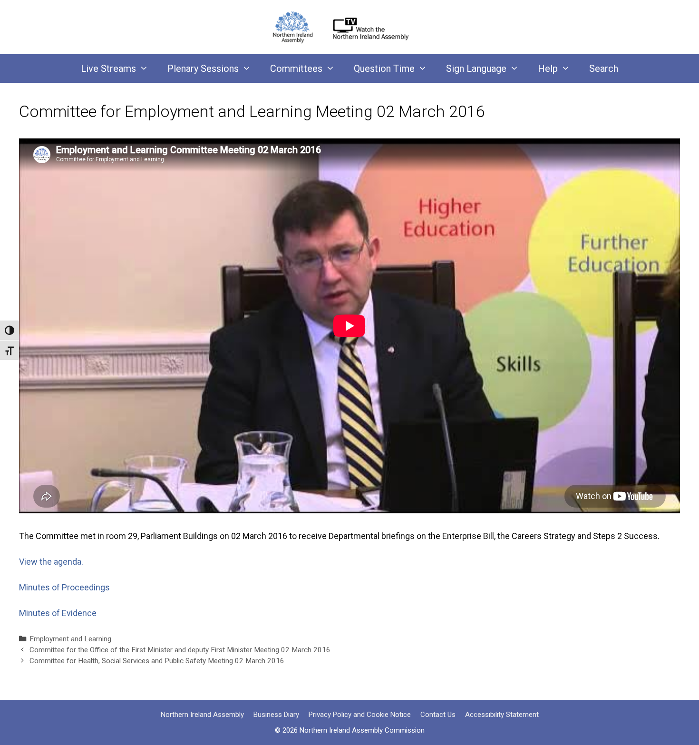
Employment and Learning (70, 639)
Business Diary (276, 714)
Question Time (384, 68)
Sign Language (476, 68)
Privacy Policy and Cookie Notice (360, 714)
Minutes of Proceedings (64, 587)
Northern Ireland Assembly (202, 714)
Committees (296, 68)
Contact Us (438, 714)
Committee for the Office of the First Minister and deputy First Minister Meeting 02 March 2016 (179, 650)
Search (603, 68)
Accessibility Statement (502, 714)
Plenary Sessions (203, 68)
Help (548, 68)
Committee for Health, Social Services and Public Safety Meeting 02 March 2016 (156, 661)
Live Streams (108, 68)
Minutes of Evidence (58, 613)
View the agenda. (52, 562)
